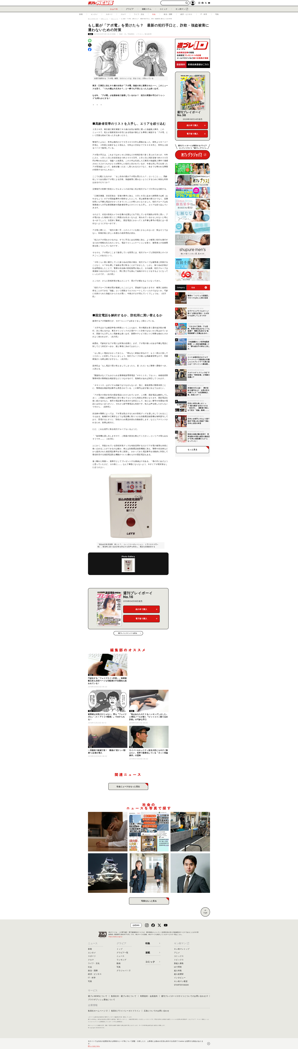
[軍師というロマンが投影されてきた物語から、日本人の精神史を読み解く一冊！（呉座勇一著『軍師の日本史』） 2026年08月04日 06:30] (190, 873)
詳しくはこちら (94, 1046)
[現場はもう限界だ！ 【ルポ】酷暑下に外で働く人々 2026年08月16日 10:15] (190, 831)
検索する (187, 3)
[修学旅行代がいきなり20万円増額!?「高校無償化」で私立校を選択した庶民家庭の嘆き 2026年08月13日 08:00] (149, 873)
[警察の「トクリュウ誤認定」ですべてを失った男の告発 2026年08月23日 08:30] (107, 831)
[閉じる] (208, 1043)
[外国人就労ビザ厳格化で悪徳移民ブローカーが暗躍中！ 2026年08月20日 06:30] (149, 831)
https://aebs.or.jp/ (115, 936)
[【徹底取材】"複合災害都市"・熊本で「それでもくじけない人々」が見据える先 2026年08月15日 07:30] (107, 873)
